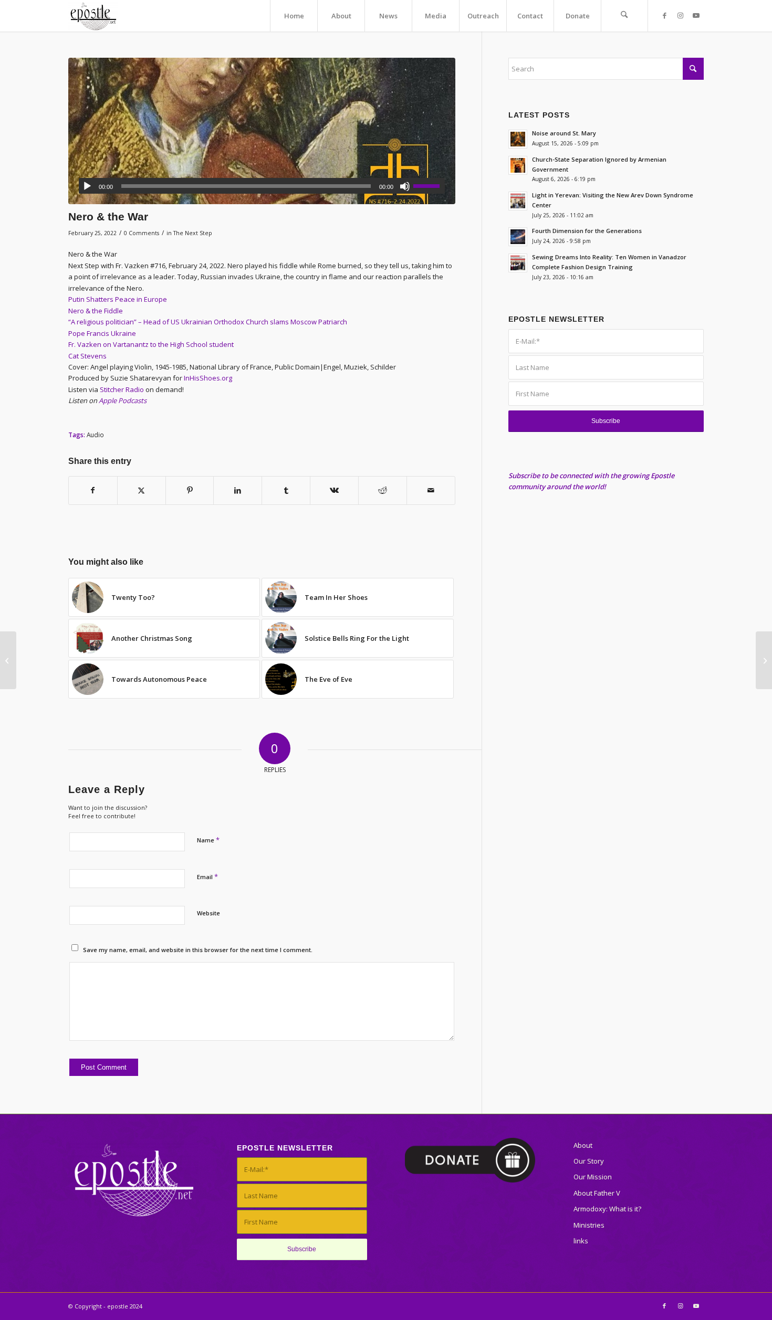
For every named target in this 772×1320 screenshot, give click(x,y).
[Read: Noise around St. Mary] (517, 139)
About (582, 1145)
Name (208, 839)
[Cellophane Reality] (8, 660)
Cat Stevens (87, 356)
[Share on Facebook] (93, 490)
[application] (262, 186)
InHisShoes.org (208, 378)
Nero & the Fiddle (95, 310)
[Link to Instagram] (680, 15)
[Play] (87, 186)
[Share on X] (141, 490)
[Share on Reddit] (382, 490)
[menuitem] (293, 15)
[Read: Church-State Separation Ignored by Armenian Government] (517, 165)
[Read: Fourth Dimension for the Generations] (517, 236)
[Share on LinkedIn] (238, 490)
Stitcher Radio (122, 389)
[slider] (429, 186)
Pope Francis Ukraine (102, 333)
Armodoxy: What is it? (607, 1208)
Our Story (588, 1161)
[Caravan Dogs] (764, 660)
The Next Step (192, 233)
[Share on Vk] (334, 490)
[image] (261, 131)
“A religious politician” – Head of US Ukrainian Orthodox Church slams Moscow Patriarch (207, 321)
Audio (95, 434)
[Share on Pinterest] (190, 490)
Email (207, 876)
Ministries (588, 1225)
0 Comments (141, 233)
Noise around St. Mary (564, 133)
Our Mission (592, 1176)
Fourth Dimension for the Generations (587, 231)
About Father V (596, 1193)
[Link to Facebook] (664, 15)
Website (208, 913)
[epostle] (93, 15)
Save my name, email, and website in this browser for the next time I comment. (197, 950)
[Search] (624, 15)
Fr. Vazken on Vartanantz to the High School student (151, 344)
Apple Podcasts (123, 400)
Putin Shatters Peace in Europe (117, 299)
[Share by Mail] (431, 490)
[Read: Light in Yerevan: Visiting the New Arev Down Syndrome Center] (517, 201)
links (580, 1240)
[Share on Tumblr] (286, 490)
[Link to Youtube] (696, 15)
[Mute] (405, 186)
